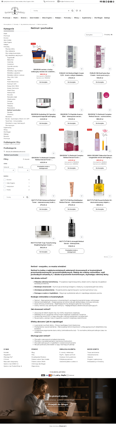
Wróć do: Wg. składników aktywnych (15, 151)
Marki (5, 33)
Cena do (20, 167)
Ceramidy (10, 62)
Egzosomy (10, 68)
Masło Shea (11, 90)
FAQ (33, 355)
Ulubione (90, 357)
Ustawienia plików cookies (67, 361)
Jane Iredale (7, 40)
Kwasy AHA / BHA (13, 86)
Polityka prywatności (65, 359)
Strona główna (7, 24)
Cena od (6, 167)
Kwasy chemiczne (13, 88)
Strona (105, 256)
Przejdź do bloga (58, 404)
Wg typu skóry (10, 49)
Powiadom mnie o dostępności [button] (43, 167)
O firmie (6, 359)
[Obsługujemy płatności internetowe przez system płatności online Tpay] (58, 377)
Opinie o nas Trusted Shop (12, 366)
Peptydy (10, 106)
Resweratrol (11, 108)
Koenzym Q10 (11, 84)
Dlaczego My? (8, 357)
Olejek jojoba (11, 99)
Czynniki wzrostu (12, 66)
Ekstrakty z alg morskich (15, 71)
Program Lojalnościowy (94, 359)
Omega (9, 101)
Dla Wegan (7, 132)
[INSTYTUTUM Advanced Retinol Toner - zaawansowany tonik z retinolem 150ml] (43, 186)
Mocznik (10, 95)
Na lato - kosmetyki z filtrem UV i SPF (17, 119)
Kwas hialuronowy (12, 82)
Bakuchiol (10, 60)
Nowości (6, 136)
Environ (6, 38)
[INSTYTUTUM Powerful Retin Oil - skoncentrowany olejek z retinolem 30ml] (99, 186)
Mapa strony (35, 366)
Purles (9, 190)
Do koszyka (43, 82)
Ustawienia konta (92, 355)
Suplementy (7, 127)
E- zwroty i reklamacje (66, 352)
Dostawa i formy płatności (67, 357)
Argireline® (10, 57)
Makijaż (6, 44)
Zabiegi (6, 134)
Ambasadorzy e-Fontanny (95, 361)
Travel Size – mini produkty (13, 121)
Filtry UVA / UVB (12, 77)
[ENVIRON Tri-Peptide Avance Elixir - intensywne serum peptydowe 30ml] (71, 100)
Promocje (7, 36)
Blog (33, 352)
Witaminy (10, 114)
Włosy (6, 130)
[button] (72, 10)
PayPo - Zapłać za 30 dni (67, 355)
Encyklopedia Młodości (39, 357)
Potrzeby (16, 24)
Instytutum (10, 186)
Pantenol (10, 103)
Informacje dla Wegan (39, 364)
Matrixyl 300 (11, 92)
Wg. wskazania (10, 51)
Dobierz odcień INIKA (38, 361)
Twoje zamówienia (93, 352)
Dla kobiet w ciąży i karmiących (15, 123)
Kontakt (6, 352)
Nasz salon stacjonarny (11, 361)
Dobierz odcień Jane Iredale (40, 359)
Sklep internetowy (57, 426)
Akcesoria (8, 116)
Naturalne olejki (12, 97)
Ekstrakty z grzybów (13, 73)
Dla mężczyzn (9, 125)
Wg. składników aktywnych (28, 24)
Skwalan (9, 112)
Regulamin (7, 355)
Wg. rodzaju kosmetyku (12, 53)
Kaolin (9, 79)
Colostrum (10, 64)
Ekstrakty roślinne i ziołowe (15, 75)
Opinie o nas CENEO (10, 364)
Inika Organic (8, 42)
